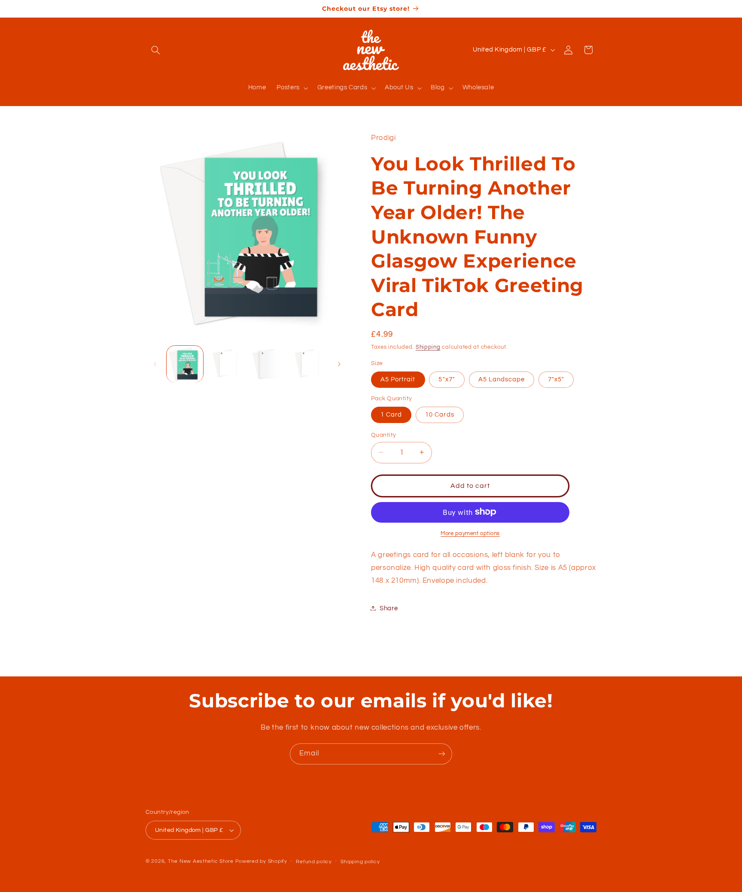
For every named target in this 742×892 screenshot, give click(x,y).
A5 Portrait (398, 379)
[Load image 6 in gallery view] (308, 364)
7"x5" (556, 379)
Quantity (383, 435)
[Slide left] (155, 364)
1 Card (391, 414)
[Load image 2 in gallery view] (226, 364)
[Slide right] (339, 364)
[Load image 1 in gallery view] (185, 364)
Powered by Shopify (261, 861)
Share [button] (389, 608)
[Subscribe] (442, 753)
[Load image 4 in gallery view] (267, 364)
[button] (155, 50)
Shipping (428, 347)
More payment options (470, 533)
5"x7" (446, 379)
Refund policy (314, 861)
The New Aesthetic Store (201, 861)
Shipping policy (360, 861)
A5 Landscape (501, 379)
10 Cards (439, 414)
